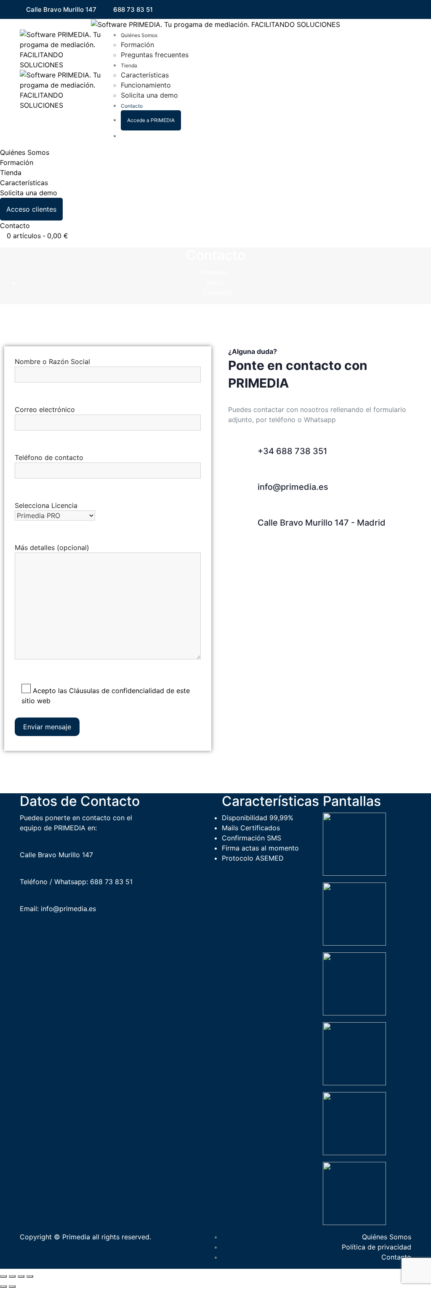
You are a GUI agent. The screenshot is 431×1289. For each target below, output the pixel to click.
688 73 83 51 (133, 9)
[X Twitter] (397, 10)
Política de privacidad (376, 1247)
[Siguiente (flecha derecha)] (12, 1286)
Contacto (132, 106)
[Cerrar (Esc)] (30, 1276)
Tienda (129, 65)
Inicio (215, 282)
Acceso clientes (31, 209)
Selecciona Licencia (46, 505)
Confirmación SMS (251, 838)
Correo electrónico (45, 409)
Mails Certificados (251, 828)
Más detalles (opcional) (52, 547)
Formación (137, 44)
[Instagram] (408, 10)
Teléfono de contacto (49, 457)
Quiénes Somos (139, 35)
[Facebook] (385, 10)
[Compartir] (21, 1276)
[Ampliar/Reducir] (3, 1276)
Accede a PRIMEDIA (151, 120)
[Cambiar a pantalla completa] (12, 1276)
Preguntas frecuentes (155, 54)
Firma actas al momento (260, 848)
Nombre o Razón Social (52, 361)
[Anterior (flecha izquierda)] (3, 1286)
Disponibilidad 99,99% (257, 817)
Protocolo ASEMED (253, 858)
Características (145, 75)
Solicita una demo (149, 95)
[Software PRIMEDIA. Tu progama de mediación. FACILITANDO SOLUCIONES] (215, 24)
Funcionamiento (146, 85)
